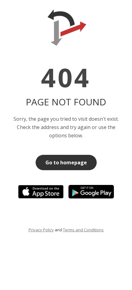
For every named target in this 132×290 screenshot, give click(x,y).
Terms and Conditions (83, 230)
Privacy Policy (41, 230)
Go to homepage (66, 162)
